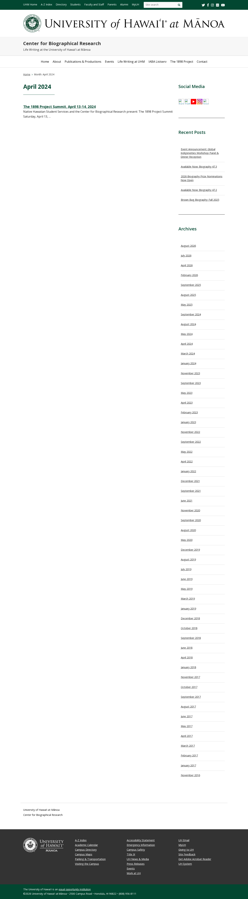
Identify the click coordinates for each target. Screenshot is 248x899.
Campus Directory (86, 849)
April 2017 (187, 736)
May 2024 (186, 334)
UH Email (183, 840)
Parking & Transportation (90, 859)
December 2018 (190, 618)
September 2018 (191, 638)
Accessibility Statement (141, 840)
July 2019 (186, 569)
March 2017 (188, 745)
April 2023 (187, 402)
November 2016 (190, 775)
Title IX (131, 854)
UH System (185, 863)
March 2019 (188, 598)
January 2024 (188, 363)
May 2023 (186, 393)
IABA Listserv (157, 62)
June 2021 (186, 500)
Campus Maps (83, 854)
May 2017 (186, 726)
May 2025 (186, 304)
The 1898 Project (181, 62)
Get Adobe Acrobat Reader (194, 859)
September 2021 (191, 491)
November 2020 (190, 510)
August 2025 (188, 295)
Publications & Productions (83, 62)
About (57, 62)
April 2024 (187, 343)
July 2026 (186, 255)
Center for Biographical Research (62, 43)
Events (109, 62)
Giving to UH (186, 849)
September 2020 (191, 520)
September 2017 (191, 696)
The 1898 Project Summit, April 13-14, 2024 (59, 106)
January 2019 (188, 608)
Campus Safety (136, 849)
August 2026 (188, 245)
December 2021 (190, 481)
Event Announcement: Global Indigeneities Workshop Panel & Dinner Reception (200, 152)
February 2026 (189, 275)
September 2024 (191, 314)
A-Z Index (81, 840)
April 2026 (187, 265)
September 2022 (191, 441)
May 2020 (186, 540)
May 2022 (186, 451)
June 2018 (186, 647)
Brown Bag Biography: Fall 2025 (200, 199)
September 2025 (191, 285)
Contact (202, 62)
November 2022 (190, 432)
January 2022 (188, 471)
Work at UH (134, 873)
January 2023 (188, 422)
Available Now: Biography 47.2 (199, 190)
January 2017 (188, 765)
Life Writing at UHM (131, 62)
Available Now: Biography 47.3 (199, 166)
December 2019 (190, 549)
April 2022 (187, 461)
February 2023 (189, 412)
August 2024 (188, 324)
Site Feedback (186, 854)
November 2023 (190, 373)
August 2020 (188, 530)
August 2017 (188, 706)
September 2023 (191, 383)
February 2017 (189, 755)
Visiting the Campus (87, 863)
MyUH (182, 845)
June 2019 (186, 579)
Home (45, 62)
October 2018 (189, 628)
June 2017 (186, 716)
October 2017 (189, 687)
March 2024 (188, 353)
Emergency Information (141, 845)
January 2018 (188, 667)
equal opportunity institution (75, 889)
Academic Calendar (86, 845)
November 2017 (190, 677)
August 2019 (188, 559)
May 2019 (186, 589)
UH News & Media (138, 859)
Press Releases (136, 863)
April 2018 (187, 657)
